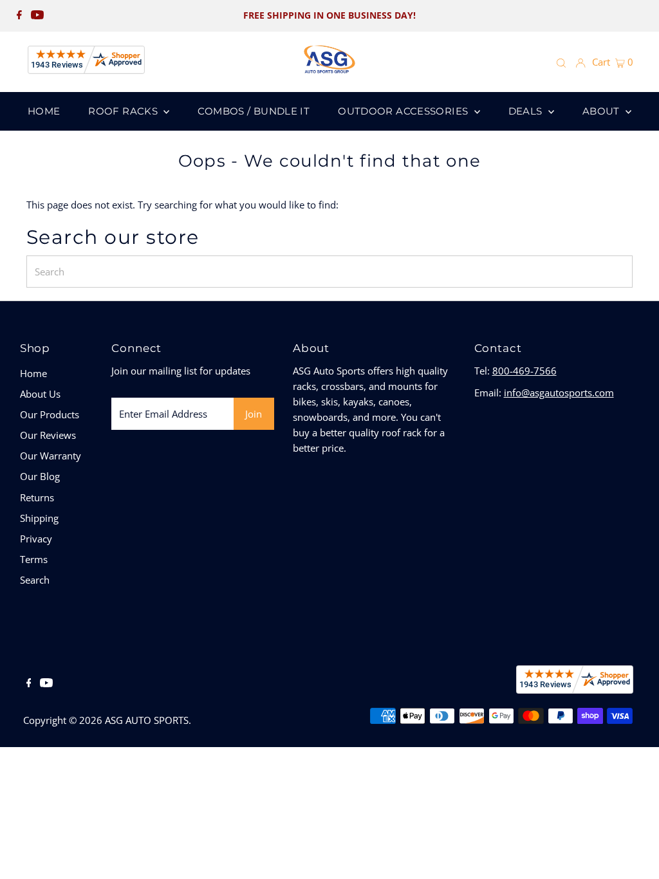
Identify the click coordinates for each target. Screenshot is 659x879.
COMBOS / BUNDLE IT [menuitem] (254, 111)
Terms (34, 559)
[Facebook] (19, 15)
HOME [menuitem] (44, 111)
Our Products (49, 414)
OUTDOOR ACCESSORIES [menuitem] (404, 111)
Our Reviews (48, 435)
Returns (37, 497)
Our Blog (40, 476)
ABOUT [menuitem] (602, 111)
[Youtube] (37, 15)
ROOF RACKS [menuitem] (124, 111)
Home (33, 373)
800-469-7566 (524, 370)
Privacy (36, 538)
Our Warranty (50, 455)
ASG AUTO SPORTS (147, 720)
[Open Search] (561, 62)
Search (35, 579)
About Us (40, 393)
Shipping (39, 518)
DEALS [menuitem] (526, 111)
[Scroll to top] (633, 853)
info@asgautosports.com (559, 392)
